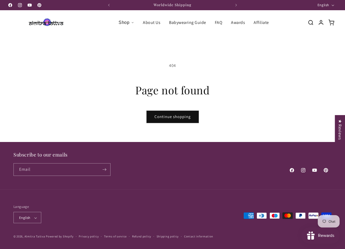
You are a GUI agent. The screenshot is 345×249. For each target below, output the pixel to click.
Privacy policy (89, 236)
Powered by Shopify (60, 237)
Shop (124, 22)
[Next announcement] (236, 5)
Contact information (198, 236)
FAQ (219, 22)
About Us (151, 22)
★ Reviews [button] (340, 129)
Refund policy (141, 236)
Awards (238, 22)
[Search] (311, 23)
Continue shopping (172, 116)
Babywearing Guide (187, 22)
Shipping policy (168, 236)
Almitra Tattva (35, 237)
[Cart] (331, 23)
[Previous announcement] (109, 5)
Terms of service (115, 236)
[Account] (321, 23)
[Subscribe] (104, 169)
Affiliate (261, 22)
